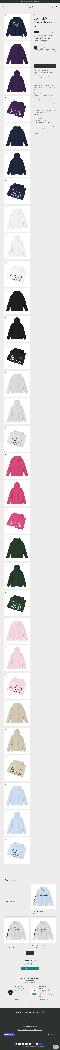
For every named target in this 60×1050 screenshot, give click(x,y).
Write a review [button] (30, 968)
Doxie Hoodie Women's (10, 945)
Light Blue (44, 41)
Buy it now (45, 66)
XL (49, 47)
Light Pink (47, 38)
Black (49, 32)
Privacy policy (33, 1046)
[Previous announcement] (2, 1)
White (43, 32)
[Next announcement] (57, 1)
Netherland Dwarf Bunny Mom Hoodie (40, 945)
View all (30, 953)
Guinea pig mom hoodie (37, 911)
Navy (36, 32)
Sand (36, 41)
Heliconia (43, 35)
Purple (51, 35)
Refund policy (26, 1046)
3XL (42, 50)
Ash (36, 35)
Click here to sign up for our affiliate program (30, 1030)
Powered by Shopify (18, 1046)
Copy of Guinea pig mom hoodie (14, 899)
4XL (47, 50)
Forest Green (38, 38)
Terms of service (40, 1046)
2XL (36, 50)
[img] (30, 981)
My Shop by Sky (10, 1046)
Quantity (35, 53)
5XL (53, 50)
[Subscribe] (41, 1021)
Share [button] (36, 133)
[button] (3, 7)
